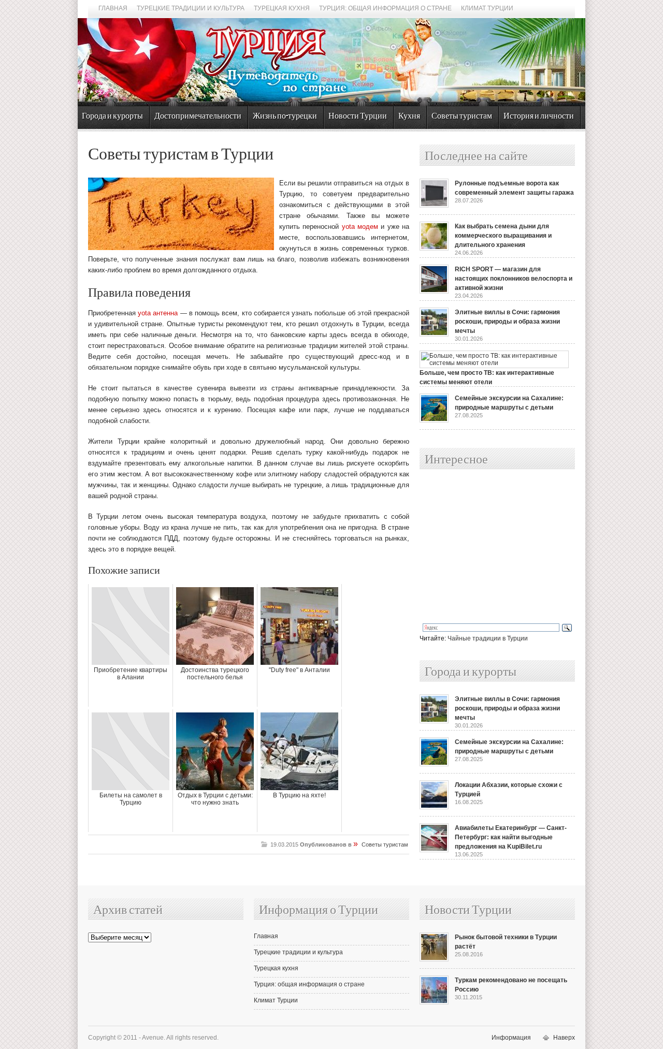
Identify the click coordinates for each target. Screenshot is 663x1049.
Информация (511, 1037)
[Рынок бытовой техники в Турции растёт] (434, 959)
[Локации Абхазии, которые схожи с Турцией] (434, 807)
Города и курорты (112, 116)
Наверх (564, 1037)
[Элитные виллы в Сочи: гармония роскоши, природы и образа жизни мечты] (434, 334)
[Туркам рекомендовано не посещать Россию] (434, 1002)
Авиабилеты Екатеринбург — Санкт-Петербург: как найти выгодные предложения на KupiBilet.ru (511, 837)
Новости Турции (357, 116)
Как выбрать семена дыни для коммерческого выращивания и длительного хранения (503, 236)
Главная (112, 8)
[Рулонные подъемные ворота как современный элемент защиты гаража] (434, 205)
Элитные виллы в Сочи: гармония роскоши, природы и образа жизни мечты (507, 321)
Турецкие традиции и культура (190, 8)
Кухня (409, 116)
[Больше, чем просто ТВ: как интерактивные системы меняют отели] (494, 363)
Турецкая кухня (282, 8)
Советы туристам (461, 116)
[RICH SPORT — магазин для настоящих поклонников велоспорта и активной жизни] (434, 291)
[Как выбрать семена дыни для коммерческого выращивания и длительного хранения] (434, 248)
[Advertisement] (486, 546)
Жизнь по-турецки (285, 116)
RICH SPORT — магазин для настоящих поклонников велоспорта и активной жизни (513, 279)
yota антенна (158, 313)
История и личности (538, 116)
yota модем (360, 226)
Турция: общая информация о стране (385, 8)
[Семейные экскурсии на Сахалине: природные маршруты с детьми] (434, 420)
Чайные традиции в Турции (488, 638)
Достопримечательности (197, 116)
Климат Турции (487, 8)
